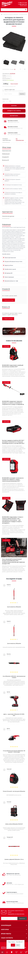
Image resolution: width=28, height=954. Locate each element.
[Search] (25, 9)
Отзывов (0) (5, 157)
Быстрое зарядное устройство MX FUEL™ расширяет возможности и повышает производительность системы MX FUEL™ (13, 442)
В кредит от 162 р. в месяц (14, 110)
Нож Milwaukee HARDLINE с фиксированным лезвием (14, 677)
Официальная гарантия (12, 873)
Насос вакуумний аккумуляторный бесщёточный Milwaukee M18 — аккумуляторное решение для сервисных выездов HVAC (13, 561)
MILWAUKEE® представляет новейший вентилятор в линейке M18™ (12, 365)
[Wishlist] (20, 69)
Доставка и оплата (13, 120)
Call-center (9, 883)
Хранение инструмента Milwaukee (11, 14)
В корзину (14, 105)
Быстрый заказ (14, 115)
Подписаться (22, 918)
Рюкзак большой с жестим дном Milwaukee (14, 791)
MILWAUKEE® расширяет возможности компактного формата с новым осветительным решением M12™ (13, 479)
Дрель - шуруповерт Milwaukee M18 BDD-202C (14, 714)
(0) (14, 69)
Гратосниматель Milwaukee (14, 606)
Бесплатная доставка (12, 901)
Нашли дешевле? (14, 83)
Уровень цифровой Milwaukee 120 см (14, 859)
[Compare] (25, 69)
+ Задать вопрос (8, 318)
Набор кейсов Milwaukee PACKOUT (14, 824)
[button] (22, 2)
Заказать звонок (23, 5)
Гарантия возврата (11, 892)
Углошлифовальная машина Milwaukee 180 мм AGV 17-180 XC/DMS (14, 751)
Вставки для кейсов (24, 14)
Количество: (6, 99)
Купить (22, 94)
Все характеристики (20, 139)
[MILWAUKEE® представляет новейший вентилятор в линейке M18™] (14, 353)
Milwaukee (12, 73)
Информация (6, 154)
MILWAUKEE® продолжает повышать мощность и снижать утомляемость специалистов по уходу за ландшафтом (13, 403)
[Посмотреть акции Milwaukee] (14, 331)
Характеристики (6, 150)
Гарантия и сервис (13, 132)
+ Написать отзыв (8, 300)
